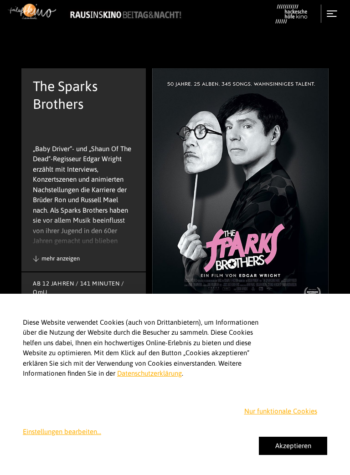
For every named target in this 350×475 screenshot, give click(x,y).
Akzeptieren (293, 445)
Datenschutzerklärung (149, 373)
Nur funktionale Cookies (280, 411)
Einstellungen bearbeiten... (62, 431)
